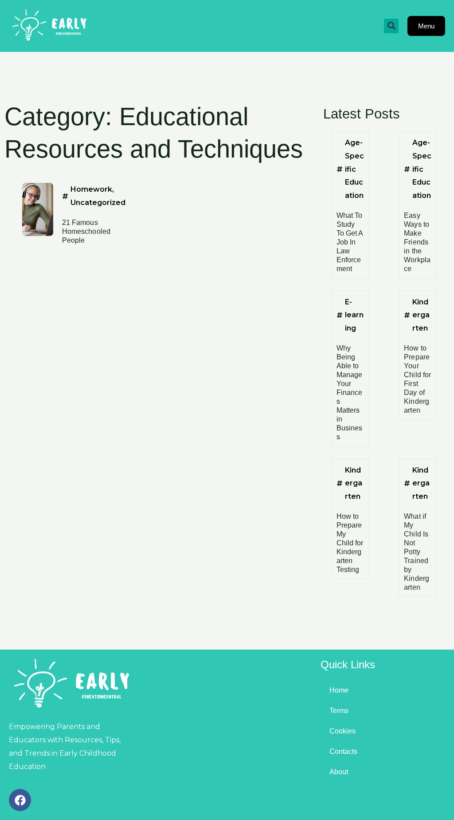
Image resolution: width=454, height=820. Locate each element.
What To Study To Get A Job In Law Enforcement (350, 242)
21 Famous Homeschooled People (86, 231)
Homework (91, 189)
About (338, 772)
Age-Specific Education (354, 169)
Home (338, 690)
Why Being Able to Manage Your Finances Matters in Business (350, 392)
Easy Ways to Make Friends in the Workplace (417, 242)
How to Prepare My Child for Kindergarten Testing (350, 542)
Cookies (342, 731)
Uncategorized (97, 202)
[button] (391, 26)
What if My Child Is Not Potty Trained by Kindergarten (416, 551)
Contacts (343, 751)
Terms (338, 710)
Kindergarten (421, 315)
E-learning (354, 315)
